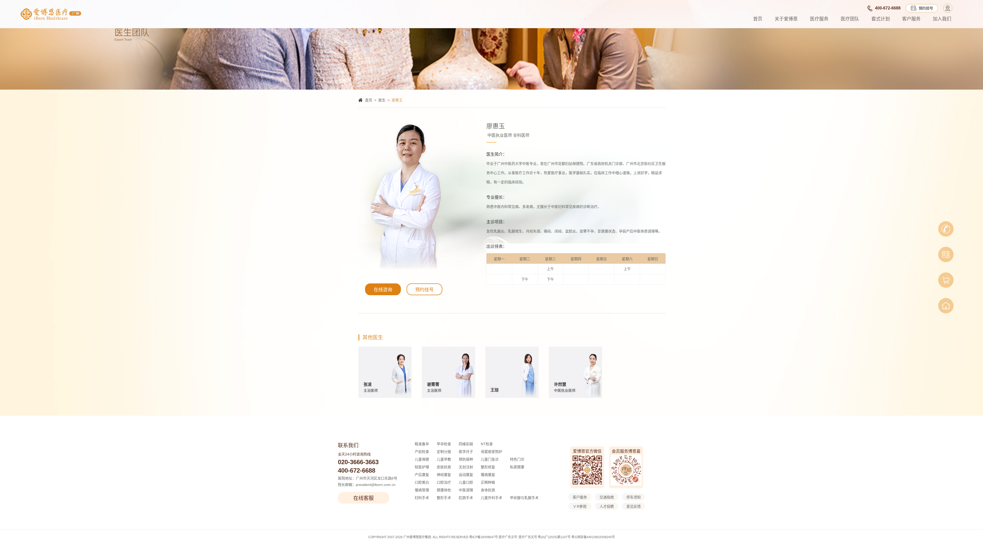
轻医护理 (422, 467)
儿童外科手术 (491, 498)
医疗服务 (819, 19)
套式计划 (880, 19)
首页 (757, 19)
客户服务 (911, 19)
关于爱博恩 (786, 19)
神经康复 (444, 475)
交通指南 (607, 497)
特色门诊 (517, 459)
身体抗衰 (488, 490)
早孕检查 (444, 444)
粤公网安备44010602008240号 (593, 537)
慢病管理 (422, 490)
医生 (382, 100)
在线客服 (363, 498)
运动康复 (466, 475)
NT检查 (487, 444)
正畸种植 (488, 482)
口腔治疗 (444, 482)
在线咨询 (383, 289)
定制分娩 (444, 452)
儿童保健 (422, 459)
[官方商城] (946, 280)
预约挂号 (424, 289)
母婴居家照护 (491, 452)
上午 (550, 269)
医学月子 (466, 452)
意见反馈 (633, 506)
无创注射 (466, 467)
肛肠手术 (466, 498)
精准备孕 (422, 444)
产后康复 (422, 475)
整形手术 (444, 498)
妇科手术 (422, 498)
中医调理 (466, 490)
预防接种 (466, 459)
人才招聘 (607, 506)
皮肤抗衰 (444, 467)
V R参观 (579, 506)
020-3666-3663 (358, 462)
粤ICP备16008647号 (483, 537)
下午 (524, 279)
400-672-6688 (356, 470)
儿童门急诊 (490, 459)
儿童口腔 (466, 482)
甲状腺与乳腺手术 (524, 498)
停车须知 (633, 497)
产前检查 (422, 452)
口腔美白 (422, 482)
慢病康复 (488, 475)
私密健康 (517, 467)
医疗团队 (850, 19)
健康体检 (444, 490)
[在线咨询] (946, 229)
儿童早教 (444, 459)
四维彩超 (466, 444)
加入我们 (942, 19)
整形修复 (488, 467)
